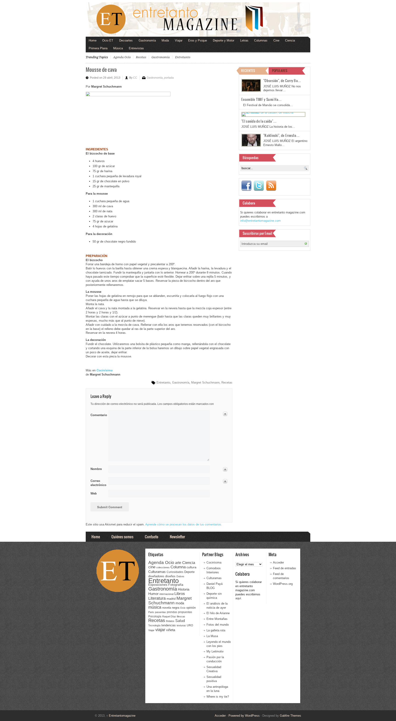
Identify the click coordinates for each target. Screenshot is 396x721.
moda (180, 603)
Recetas (141, 57)
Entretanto (182, 57)
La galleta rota (215, 630)
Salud (180, 621)
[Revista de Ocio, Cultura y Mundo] (198, 19)
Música (118, 48)
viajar (160, 629)
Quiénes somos (122, 536)
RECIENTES (248, 70)
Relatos (170, 621)
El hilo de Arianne (218, 613)
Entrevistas (136, 48)
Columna (178, 567)
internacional (166, 594)
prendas (172, 612)
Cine (276, 40)
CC (135, 77)
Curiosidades (175, 572)
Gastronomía (147, 40)
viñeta (170, 630)
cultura (191, 567)
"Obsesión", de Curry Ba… (282, 80)
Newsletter (177, 536)
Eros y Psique (197, 40)
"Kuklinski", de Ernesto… (281, 135)
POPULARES (279, 70)
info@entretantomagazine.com (260, 220)
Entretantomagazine (120, 715)
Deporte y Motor (223, 40)
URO (190, 625)
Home (92, 40)
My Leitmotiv (215, 651)
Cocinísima (213, 562)
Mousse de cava (101, 69)
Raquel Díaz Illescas (173, 616)
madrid (171, 598)
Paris (151, 612)
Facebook (246, 185)
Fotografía (175, 584)
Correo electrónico (98, 483)
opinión (191, 607)
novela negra (170, 607)
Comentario (98, 414)
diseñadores (156, 576)
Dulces (180, 576)
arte (178, 563)
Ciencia (290, 40)
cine (151, 567)
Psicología (154, 616)
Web (94, 493)
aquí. (238, 598)
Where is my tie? (217, 696)
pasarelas (160, 612)
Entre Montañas (217, 619)
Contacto (151, 536)
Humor (153, 594)
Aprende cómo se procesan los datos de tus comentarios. (183, 524)
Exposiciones (157, 584)
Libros (179, 593)
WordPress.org (283, 584)
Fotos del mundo (217, 624)
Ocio (182, 607)
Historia (183, 589)
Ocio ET (107, 40)
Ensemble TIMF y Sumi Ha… (261, 99)
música (154, 607)
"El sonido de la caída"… (259, 121)
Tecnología (154, 625)
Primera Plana (98, 48)
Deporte (189, 572)
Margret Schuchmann (205, 382)
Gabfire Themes (290, 715)
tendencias (168, 625)
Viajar (178, 40)
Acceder (278, 562)
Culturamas (157, 572)
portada (169, 77)
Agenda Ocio (122, 57)
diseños (170, 576)
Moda (165, 40)
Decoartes (126, 40)
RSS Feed (271, 185)
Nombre (96, 469)
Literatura (157, 598)
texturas (181, 625)
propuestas (185, 612)
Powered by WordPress (244, 715)
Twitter (258, 185)
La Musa (212, 636)
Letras (244, 40)
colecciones (163, 567)
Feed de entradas (284, 568)
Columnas (260, 40)
